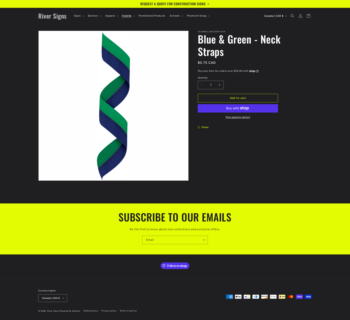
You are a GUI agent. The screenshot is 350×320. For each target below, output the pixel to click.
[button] (79, 16)
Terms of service (128, 310)
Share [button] (205, 127)
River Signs (53, 311)
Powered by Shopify (70, 311)
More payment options (238, 117)
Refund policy (91, 310)
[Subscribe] (204, 240)
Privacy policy (109, 310)
